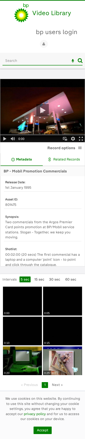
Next (57, 385)
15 (39, 279)
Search (80, 60)
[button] (80, 148)
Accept (42, 430)
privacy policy (35, 414)
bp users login (56, 32)
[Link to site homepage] (21, 13)
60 (70, 279)
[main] (42, 232)
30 (54, 279)
